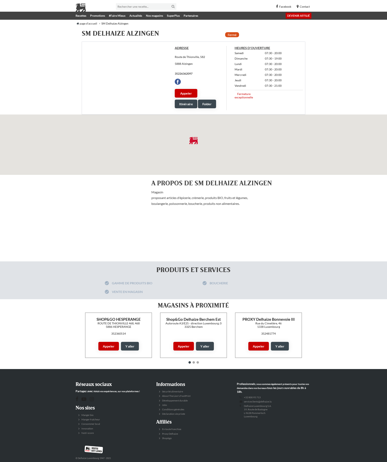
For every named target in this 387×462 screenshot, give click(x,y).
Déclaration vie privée (173, 413)
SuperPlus (173, 15)
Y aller (129, 346)
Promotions (97, 15)
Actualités (135, 15)
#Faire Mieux (117, 15)
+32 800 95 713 (252, 397)
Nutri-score (87, 432)
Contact (305, 6)
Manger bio (87, 415)
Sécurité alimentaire (172, 391)
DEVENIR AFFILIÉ (298, 15)
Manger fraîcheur (90, 419)
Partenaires (191, 15)
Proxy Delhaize (170, 433)
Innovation (87, 428)
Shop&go (167, 438)
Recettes (81, 15)
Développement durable (175, 400)
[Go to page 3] (198, 362)
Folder (207, 104)
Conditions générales (173, 409)
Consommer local (90, 423)
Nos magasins (154, 15)
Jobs (164, 404)
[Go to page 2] (193, 362)
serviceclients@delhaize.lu (258, 401)
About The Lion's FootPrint (176, 395)
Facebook (285, 6)
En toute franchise (171, 429)
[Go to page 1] (189, 362)
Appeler (186, 93)
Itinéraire (186, 104)
